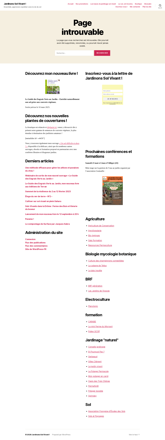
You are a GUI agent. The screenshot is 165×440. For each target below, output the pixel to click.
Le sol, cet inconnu (125, 4)
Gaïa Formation (95, 240)
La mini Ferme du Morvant (100, 326)
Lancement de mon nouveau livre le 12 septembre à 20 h (52, 214)
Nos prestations (82, 4)
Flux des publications (35, 242)
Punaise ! (29, 219)
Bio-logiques (94, 235)
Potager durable (95, 391)
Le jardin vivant (95, 366)
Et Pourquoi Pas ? (96, 352)
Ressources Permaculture (100, 245)
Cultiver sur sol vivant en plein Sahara (43, 201)
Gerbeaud (92, 356)
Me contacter (135, 7)
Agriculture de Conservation (101, 225)
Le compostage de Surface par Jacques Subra (47, 224)
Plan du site (147, 7)
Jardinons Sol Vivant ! (15, 4)
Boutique (138, 4)
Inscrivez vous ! (121, 7)
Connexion (30, 239)
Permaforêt (93, 386)
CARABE (92, 321)
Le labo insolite (95, 270)
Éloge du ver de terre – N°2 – (38, 196)
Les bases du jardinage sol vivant (103, 4)
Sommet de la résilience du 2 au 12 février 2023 (48, 191)
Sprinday (92, 396)
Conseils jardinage (96, 347)
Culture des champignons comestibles (106, 261)
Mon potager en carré (98, 376)
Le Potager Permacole (98, 371)
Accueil (70, 4)
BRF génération (95, 286)
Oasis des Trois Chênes (99, 381)
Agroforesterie (94, 230)
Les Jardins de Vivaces (99, 291)
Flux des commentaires (36, 246)
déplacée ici (52, 127)
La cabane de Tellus (97, 265)
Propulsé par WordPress (61, 435)
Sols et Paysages (96, 416)
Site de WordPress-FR (35, 249)
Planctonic (93, 306)
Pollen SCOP (94, 331)
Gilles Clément (95, 361)
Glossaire (147, 4)
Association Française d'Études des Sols (106, 411)
